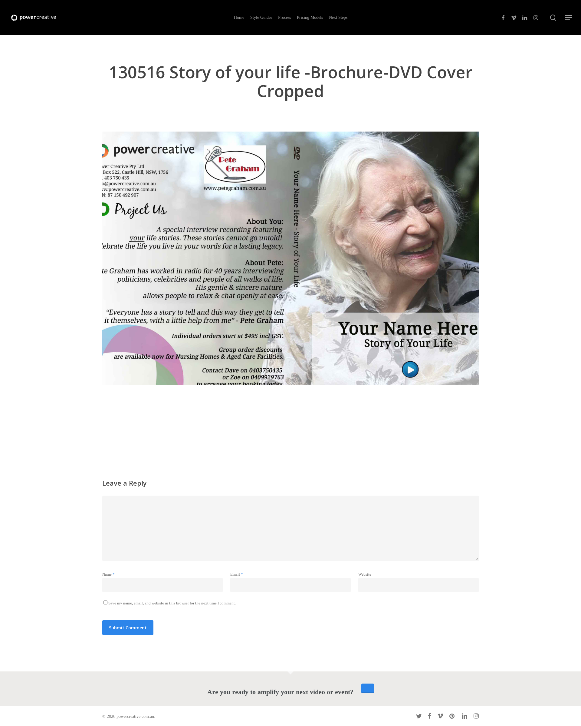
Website (364, 574)
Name (108, 574)
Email (236, 574)
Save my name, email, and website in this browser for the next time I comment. (172, 603)
